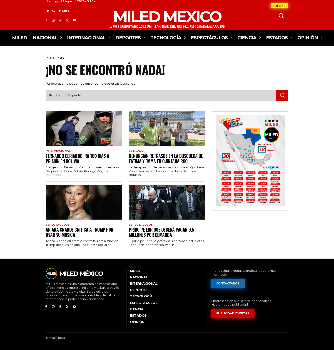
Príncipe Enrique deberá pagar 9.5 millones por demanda (161, 232)
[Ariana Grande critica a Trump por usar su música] (84, 202)
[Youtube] (74, 20)
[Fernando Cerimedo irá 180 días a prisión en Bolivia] (84, 128)
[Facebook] (46, 20)
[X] (67, 20)
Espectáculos (58, 224)
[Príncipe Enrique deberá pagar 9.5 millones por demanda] (167, 202)
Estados (136, 150)
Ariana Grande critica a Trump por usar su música (79, 232)
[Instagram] (53, 20)
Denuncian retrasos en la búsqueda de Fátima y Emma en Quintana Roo (166, 158)
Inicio (50, 57)
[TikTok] (60, 20)
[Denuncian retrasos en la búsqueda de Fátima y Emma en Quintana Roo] (167, 128)
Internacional (58, 150)
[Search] (282, 95)
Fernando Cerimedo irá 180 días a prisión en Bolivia (77, 158)
